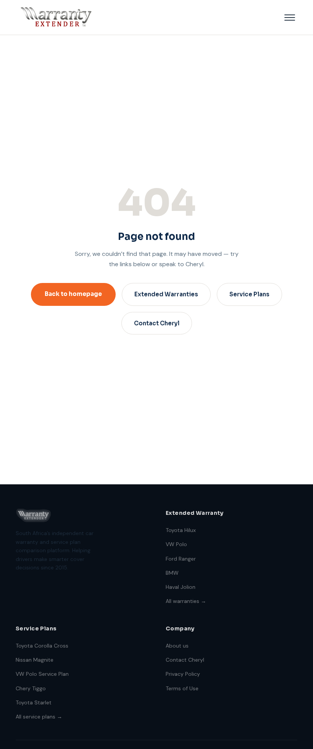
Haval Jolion (180, 586)
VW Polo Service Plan (42, 673)
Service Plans (249, 294)
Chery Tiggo (31, 688)
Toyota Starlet (34, 702)
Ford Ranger (181, 558)
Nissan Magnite (34, 659)
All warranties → (186, 601)
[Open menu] (289, 17)
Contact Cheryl (156, 323)
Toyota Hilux (181, 530)
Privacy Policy (183, 673)
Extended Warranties (166, 294)
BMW (172, 572)
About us (177, 645)
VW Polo (176, 544)
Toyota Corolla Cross (42, 645)
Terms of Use (182, 688)
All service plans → (39, 716)
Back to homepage (73, 293)
